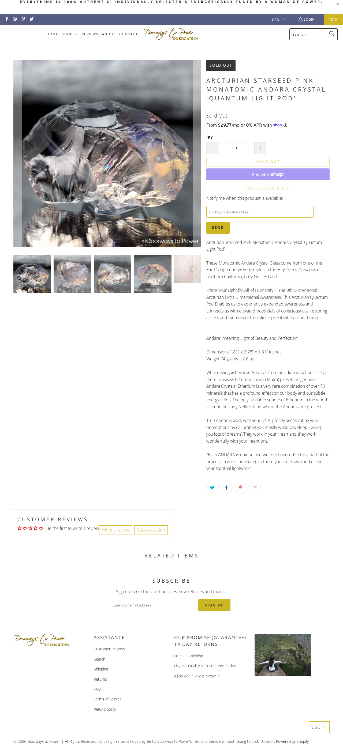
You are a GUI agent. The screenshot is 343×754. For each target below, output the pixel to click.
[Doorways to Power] (170, 34)
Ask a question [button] (151, 530)
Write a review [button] (115, 530)
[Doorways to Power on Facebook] (6, 19)
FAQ (97, 689)
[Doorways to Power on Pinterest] (23, 19)
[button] (70, 34)
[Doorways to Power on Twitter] (31, 19)
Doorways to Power (43, 741)
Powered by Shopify (292, 741)
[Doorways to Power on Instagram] (14, 19)
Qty (209, 136)
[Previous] (17, 153)
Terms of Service (108, 699)
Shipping (101, 669)
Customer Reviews (109, 648)
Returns (100, 679)
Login (309, 19)
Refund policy (105, 709)
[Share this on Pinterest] (241, 487)
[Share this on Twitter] (212, 487)
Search (99, 659)
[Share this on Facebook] (226, 487)
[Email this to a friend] (255, 487)
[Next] (197, 153)
